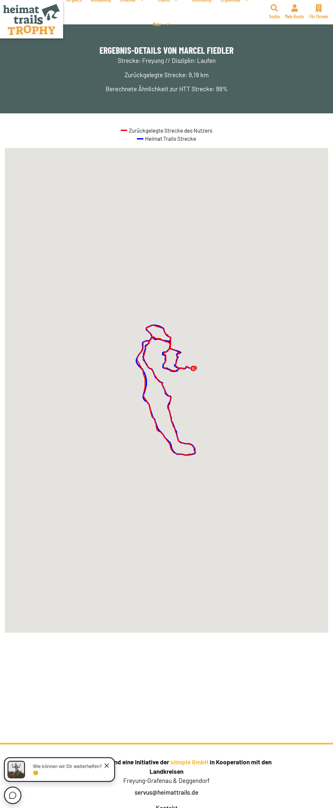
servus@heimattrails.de (166, 792)
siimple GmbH (189, 762)
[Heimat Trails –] (31, 19)
